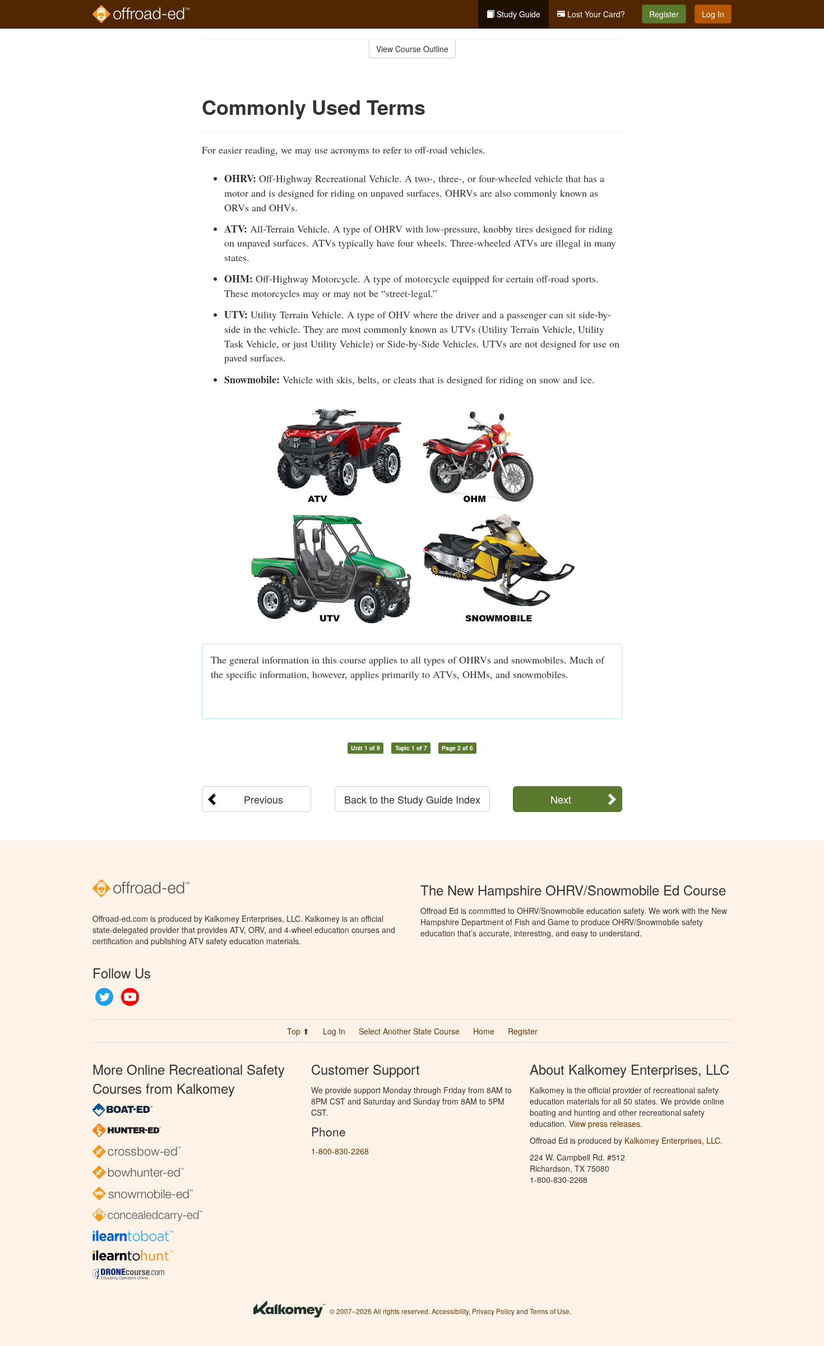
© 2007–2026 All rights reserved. (380, 1311)
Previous (263, 799)
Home (483, 1031)
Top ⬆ (298, 1031)
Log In (713, 14)
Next (560, 799)
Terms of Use (550, 1311)
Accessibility (450, 1311)
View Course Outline (412, 48)
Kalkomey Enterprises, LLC (672, 1140)
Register (664, 14)
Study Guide (517, 14)
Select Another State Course (409, 1031)
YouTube (130, 997)
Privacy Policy (493, 1311)
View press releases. (605, 1123)
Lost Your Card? (595, 14)
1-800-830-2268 (340, 1151)
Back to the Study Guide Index (412, 799)
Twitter (104, 997)
